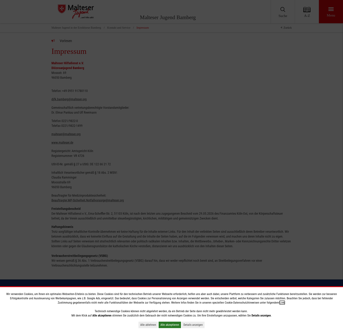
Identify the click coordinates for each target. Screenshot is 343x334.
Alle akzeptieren (169, 324)
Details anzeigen (193, 324)
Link (282, 302)
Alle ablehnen (148, 324)
